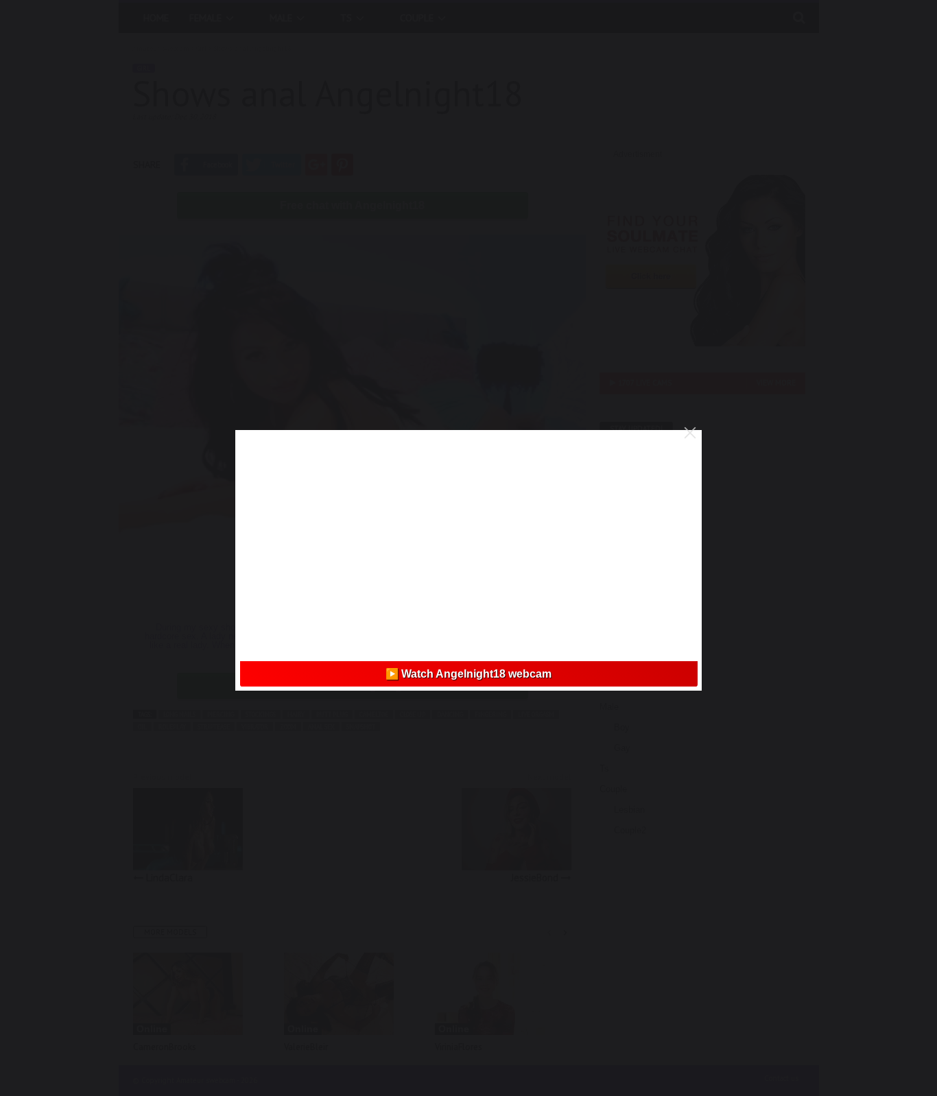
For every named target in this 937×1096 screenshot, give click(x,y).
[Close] (690, 432)
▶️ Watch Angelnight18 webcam (468, 674)
